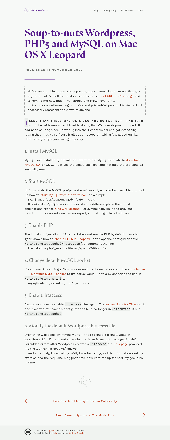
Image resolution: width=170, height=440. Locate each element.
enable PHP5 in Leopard (72, 239)
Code (140, 10)
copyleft (51, 430)
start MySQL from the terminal (63, 195)
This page (121, 344)
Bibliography (109, 10)
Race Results (127, 10)
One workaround (67, 208)
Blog (96, 10)
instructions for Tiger (120, 304)
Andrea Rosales (77, 433)
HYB (54, 433)
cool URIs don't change (117, 96)
